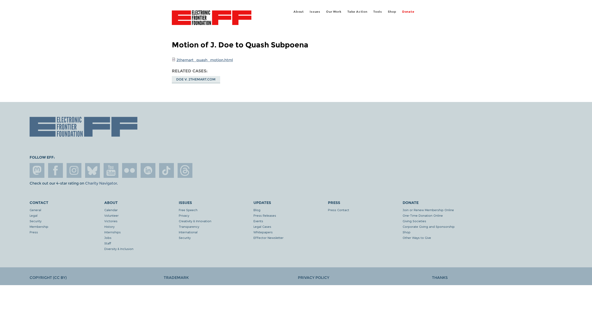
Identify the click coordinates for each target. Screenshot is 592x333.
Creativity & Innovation (195, 221)
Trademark (176, 277)
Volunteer (111, 215)
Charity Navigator (101, 183)
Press (34, 232)
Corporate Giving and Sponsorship (429, 226)
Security (35, 221)
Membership (39, 226)
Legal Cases (262, 226)
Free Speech (188, 210)
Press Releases (264, 215)
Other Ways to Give (417, 237)
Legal (33, 215)
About (298, 11)
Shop (392, 11)
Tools (377, 11)
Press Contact (338, 210)
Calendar (111, 210)
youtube (111, 170)
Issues (315, 11)
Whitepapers (263, 232)
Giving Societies (414, 221)
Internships (112, 232)
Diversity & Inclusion (118, 248)
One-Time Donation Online (423, 215)
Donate (408, 11)
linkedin (148, 170)
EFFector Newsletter (268, 237)
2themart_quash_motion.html (204, 60)
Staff (107, 243)
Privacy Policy (313, 277)
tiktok (166, 170)
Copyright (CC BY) (48, 277)
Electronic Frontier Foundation (211, 20)
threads (185, 170)
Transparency (189, 226)
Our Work (333, 11)
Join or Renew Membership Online (428, 210)
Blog (256, 210)
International (188, 232)
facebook (55, 170)
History (109, 226)
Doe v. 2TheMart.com (196, 79)
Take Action (357, 11)
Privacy (184, 215)
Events (258, 221)
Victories (110, 221)
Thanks (440, 277)
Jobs (107, 237)
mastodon (37, 170)
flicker (129, 170)
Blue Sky (92, 170)
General (35, 210)
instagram (74, 170)
